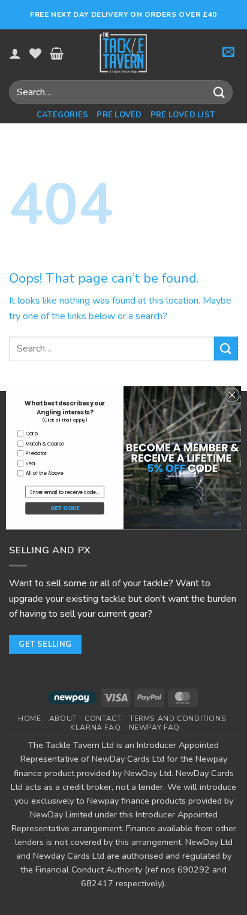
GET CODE (64, 508)
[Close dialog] (232, 394)
